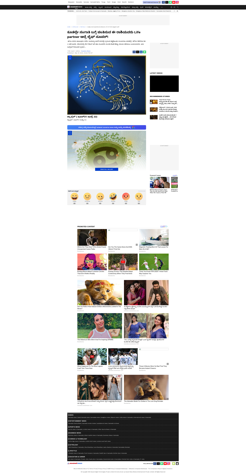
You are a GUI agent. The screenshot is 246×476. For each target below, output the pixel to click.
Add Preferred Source (150, 2)
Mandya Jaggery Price (114, 11)
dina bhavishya (89, 447)
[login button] (172, 7)
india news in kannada (126, 417)
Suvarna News (85, 51)
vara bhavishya (98, 447)
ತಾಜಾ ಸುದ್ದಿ (88, 7)
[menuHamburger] (174, 7)
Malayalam (71, 2)
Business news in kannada (75, 435)
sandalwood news (102, 423)
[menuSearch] (178, 7)
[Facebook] (163, 2)
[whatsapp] (170, 2)
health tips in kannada (106, 453)
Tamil (108, 2)
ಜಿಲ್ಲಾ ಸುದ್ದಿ (135, 7)
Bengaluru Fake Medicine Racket (145, 11)
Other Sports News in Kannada (107, 429)
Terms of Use (93, 468)
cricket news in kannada (90, 429)
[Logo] (75, 7)
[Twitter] (166, 2)
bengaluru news (105, 417)
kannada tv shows (114, 423)
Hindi (119, 2)
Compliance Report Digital (158, 468)
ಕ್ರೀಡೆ (141, 7)
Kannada (86, 2)
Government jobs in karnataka (112, 459)
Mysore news (115, 417)
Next (177, 11)
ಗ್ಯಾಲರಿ (100, 7)
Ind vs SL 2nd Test (81, 11)
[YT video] (173, 2)
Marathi (124, 2)
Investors (169, 468)
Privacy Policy (102, 468)
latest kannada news (84, 417)
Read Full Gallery (106, 169)
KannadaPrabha (95, 2)
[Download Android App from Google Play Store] (173, 463)
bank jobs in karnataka (95, 459)
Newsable (79, 2)
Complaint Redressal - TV (142, 468)
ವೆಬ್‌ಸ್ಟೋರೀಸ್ (125, 7)
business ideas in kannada (111, 435)
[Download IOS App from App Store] (177, 463)
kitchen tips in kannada (120, 453)
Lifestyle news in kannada (75, 453)
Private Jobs (84, 459)
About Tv (85, 468)
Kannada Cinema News (74, 423)
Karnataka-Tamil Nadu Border (165, 11)
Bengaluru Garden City (128, 11)
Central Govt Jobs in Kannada (130, 459)
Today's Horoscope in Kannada (97, 11)
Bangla (114, 2)
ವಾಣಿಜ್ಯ (156, 7)
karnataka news (95, 417)
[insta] (177, 2)
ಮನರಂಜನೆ (108, 7)
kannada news (72, 417)
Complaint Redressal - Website (124, 468)
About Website (78, 468)
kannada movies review (89, 423)
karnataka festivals (124, 447)
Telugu (103, 2)
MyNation (131, 2)
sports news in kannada (75, 429)
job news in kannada (74, 459)
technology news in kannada (76, 441)
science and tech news (104, 441)
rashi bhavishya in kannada (76, 447)
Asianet (74, 463)
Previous (174, 11)
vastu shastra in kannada (110, 447)
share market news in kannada (93, 435)
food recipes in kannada (91, 453)
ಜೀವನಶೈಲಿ (148, 7)
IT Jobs (142, 459)
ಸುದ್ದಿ (95, 7)
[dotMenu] (162, 7)
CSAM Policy (110, 468)
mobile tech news (91, 441)
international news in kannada (142, 417)
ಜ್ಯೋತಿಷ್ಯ (116, 7)
